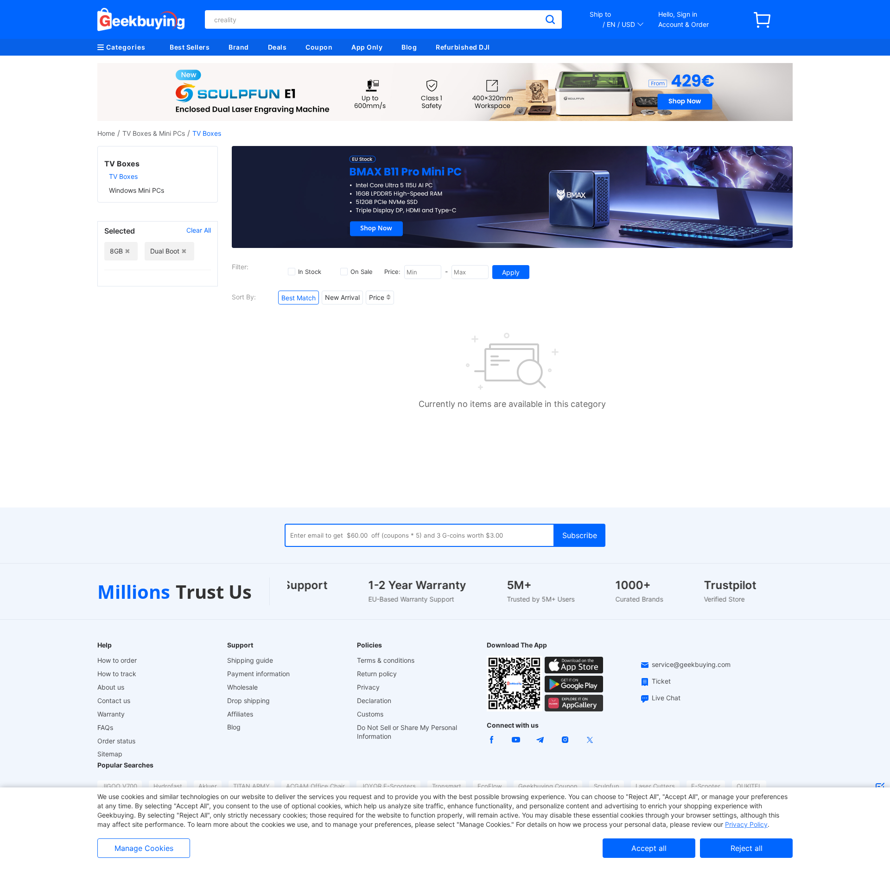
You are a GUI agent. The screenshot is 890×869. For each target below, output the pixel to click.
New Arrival (342, 297)
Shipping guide (250, 660)
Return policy (377, 674)
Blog (409, 47)
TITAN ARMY (251, 786)
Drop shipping (248, 700)
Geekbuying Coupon (548, 786)
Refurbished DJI (463, 47)
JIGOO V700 (119, 786)
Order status (116, 741)
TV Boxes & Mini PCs (153, 133)
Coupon (318, 47)
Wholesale (242, 687)
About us (110, 687)
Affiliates (240, 714)
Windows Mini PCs (136, 190)
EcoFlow (489, 786)
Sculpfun (606, 786)
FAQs (105, 727)
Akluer (207, 786)
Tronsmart (446, 786)
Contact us (113, 700)
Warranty (111, 714)
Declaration (374, 700)
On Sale (361, 271)
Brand (239, 47)
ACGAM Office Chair (315, 786)
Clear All (198, 230)
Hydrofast (167, 786)
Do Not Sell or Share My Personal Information (407, 731)
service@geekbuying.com (691, 664)
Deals (277, 47)
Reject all (747, 848)
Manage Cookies (143, 848)
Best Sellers (190, 47)
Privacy (368, 687)
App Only (366, 47)
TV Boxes (123, 176)
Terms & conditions (385, 660)
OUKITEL (749, 786)
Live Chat (666, 698)
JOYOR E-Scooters (388, 786)
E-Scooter (705, 786)
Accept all (649, 848)
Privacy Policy (746, 824)
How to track (116, 674)
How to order (117, 660)
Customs (370, 714)
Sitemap (109, 754)
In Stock (309, 271)
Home (106, 133)
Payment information (258, 674)
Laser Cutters (655, 786)
